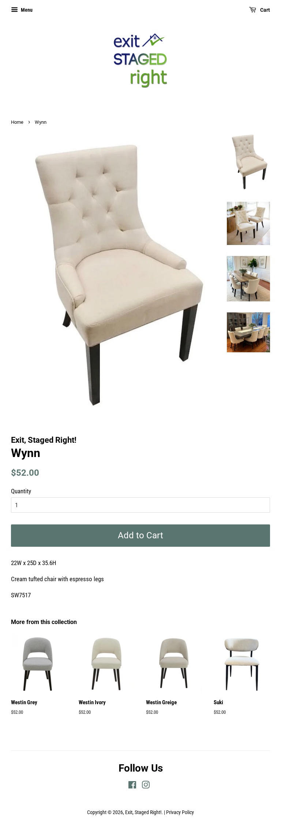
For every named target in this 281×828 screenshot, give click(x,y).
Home (17, 122)
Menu (26, 10)
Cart (264, 10)
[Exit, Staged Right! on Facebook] (132, 786)
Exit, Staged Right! (143, 812)
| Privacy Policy (179, 812)
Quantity (21, 491)
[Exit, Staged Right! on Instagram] (146, 786)
